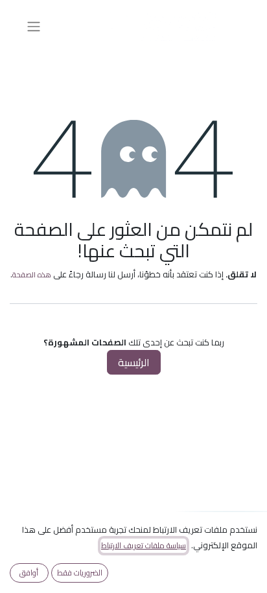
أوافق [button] (28, 572)
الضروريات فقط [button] (79, 572)
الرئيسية (134, 362)
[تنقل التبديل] (33, 26)
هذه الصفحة (31, 274)
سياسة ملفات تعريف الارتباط (143, 546)
